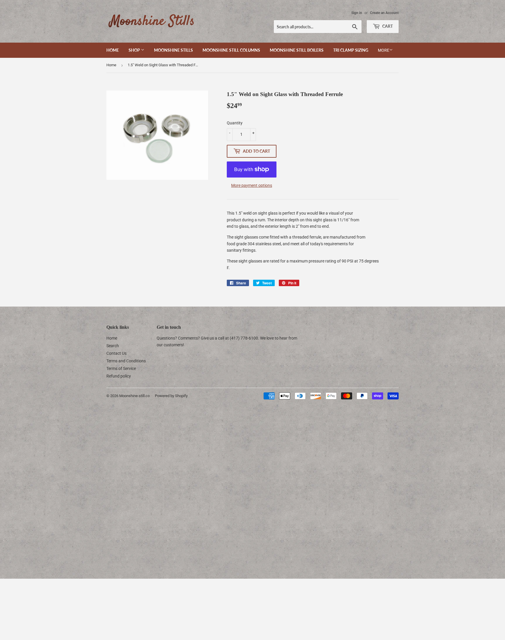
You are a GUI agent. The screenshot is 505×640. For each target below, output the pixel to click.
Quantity (235, 123)
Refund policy (118, 376)
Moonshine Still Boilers (297, 50)
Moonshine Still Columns (231, 50)
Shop (135, 50)
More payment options (251, 185)
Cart (387, 26)
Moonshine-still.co (134, 396)
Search (112, 345)
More (383, 50)
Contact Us (116, 353)
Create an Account (384, 13)
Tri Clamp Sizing (350, 50)
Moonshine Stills (173, 50)
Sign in (356, 13)
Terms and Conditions (126, 361)
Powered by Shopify (171, 396)
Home (112, 50)
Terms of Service (121, 368)
